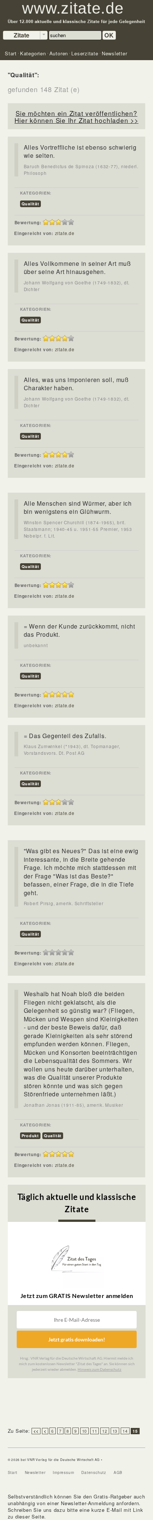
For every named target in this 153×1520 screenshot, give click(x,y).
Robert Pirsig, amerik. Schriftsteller (64, 903)
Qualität (30, 203)
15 (135, 1431)
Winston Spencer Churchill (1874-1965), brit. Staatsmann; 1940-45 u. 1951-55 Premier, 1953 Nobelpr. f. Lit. (78, 529)
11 (94, 1431)
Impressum (63, 1472)
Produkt (30, 1135)
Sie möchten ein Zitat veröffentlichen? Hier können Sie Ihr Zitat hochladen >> (76, 116)
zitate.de (65, 233)
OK (109, 35)
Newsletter (35, 1472)
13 (115, 1431)
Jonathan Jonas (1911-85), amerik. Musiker (73, 1105)
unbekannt (36, 645)
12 (104, 1431)
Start (12, 1472)
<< (36, 1431)
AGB (118, 1472)
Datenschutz (93, 1472)
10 (84, 1431)
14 (125, 1431)
